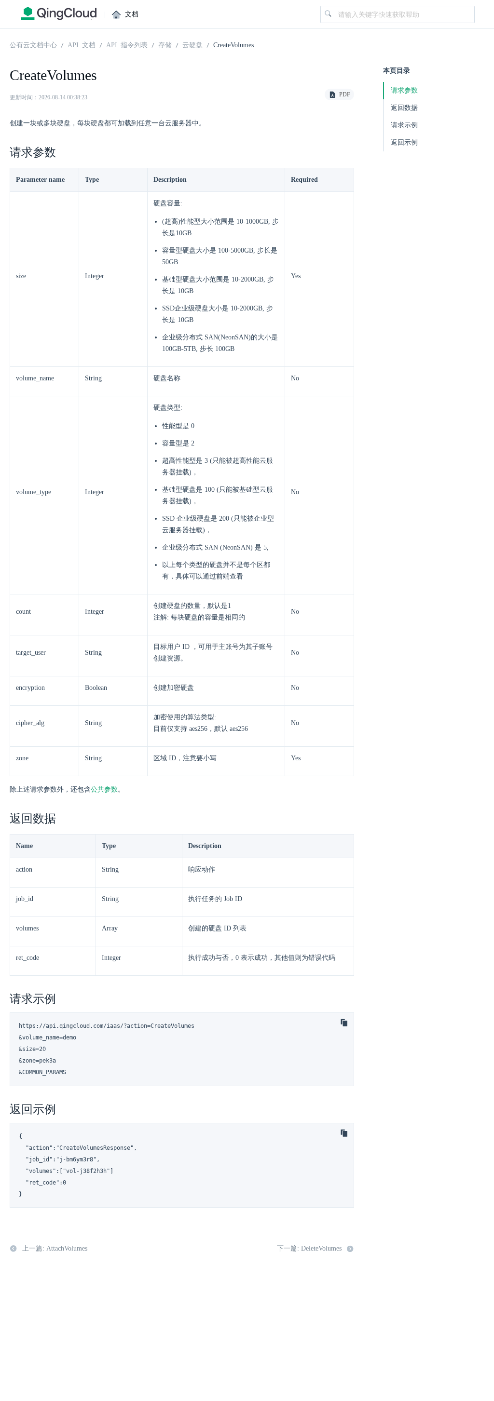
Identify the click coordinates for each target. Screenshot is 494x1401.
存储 (165, 44)
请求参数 (404, 90)
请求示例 (404, 125)
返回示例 (404, 142)
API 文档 (82, 44)
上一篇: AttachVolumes (54, 1248)
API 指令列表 (127, 44)
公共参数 (104, 789)
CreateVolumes (233, 44)
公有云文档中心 (33, 44)
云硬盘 (192, 44)
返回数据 (404, 107)
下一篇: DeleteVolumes (309, 1248)
